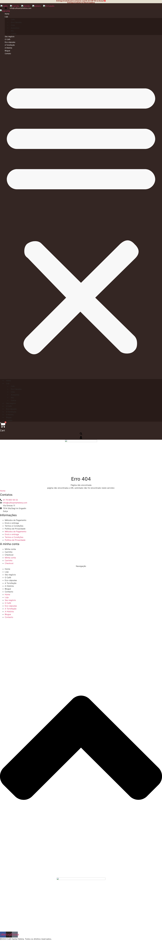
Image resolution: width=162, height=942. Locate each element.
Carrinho (8, 552)
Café (13, 19)
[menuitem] (14, 6)
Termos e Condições (14, 526)
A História (8, 48)
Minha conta (10, 549)
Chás (13, 25)
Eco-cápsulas (10, 42)
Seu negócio (9, 36)
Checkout (9, 555)
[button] (81, 217)
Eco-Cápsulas (16, 22)
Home (7, 14)
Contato (8, 53)
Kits (12, 31)
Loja (6, 17)
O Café (7, 39)
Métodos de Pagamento (15, 520)
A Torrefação (10, 45)
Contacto (9, 591)
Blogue (7, 51)
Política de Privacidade (15, 528)
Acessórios (15, 28)
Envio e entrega (12, 523)
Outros (13, 34)
